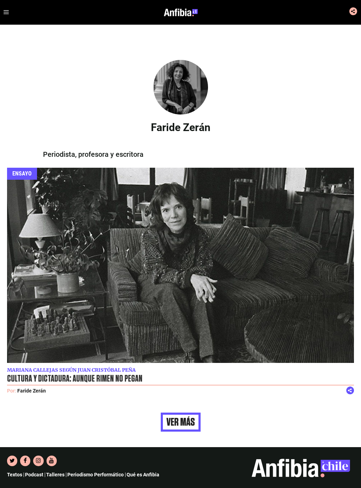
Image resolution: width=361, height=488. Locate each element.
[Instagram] (38, 461)
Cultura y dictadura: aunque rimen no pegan (74, 378)
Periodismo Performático (95, 474)
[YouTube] (52, 461)
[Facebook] (25, 461)
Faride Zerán (31, 391)
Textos (14, 474)
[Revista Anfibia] (181, 12)
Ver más (180, 422)
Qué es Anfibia (143, 474)
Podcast (34, 474)
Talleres (55, 474)
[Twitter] (12, 461)
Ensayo (22, 173)
